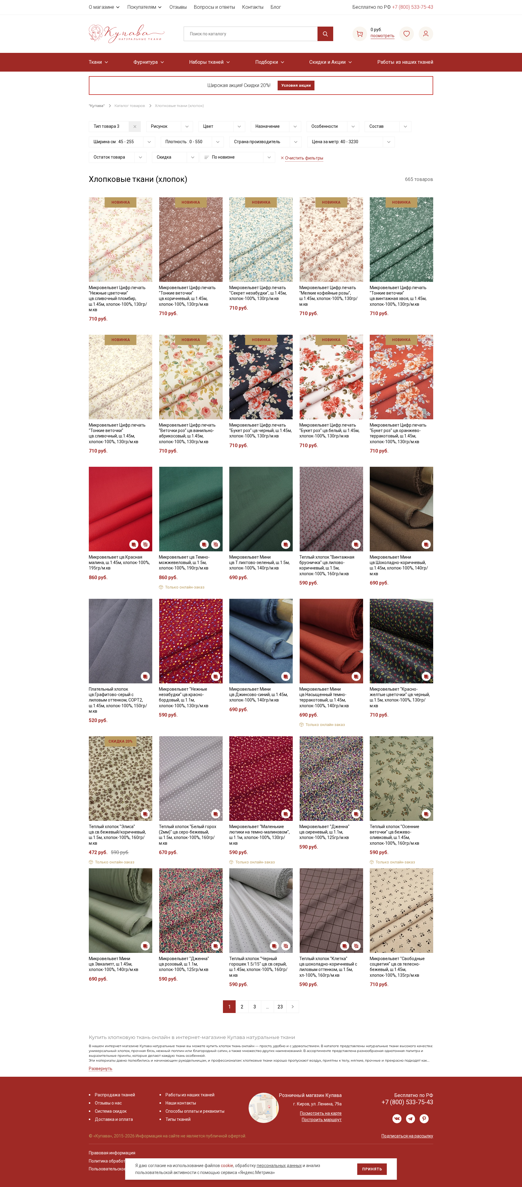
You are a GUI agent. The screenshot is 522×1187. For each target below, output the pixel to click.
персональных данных (279, 1165)
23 (280, 1007)
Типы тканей (178, 1119)
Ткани (95, 62)
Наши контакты (181, 1103)
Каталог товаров (129, 105)
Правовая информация (112, 1152)
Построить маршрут (322, 1119)
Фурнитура (146, 62)
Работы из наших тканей (405, 62)
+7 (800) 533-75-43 (412, 7)
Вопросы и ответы (214, 7)
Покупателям (141, 7)
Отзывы (178, 7)
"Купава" (97, 105)
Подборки (266, 62)
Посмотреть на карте (321, 1113)
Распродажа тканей (115, 1094)
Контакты (252, 7)
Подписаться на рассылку (407, 1136)
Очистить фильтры (304, 158)
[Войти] (426, 34)
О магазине (101, 7)
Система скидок (111, 1111)
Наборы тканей (206, 62)
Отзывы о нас (108, 1103)
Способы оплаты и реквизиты (195, 1111)
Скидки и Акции (327, 62)
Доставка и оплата (114, 1119)
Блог (276, 7)
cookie (227, 1165)
